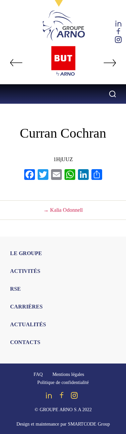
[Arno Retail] (63, 60)
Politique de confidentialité (63, 382)
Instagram (118, 40)
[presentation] (16, 63)
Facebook (118, 32)
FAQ (38, 374)
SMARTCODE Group (89, 424)
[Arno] (63, 26)
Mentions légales (68, 374)
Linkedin (118, 23)
